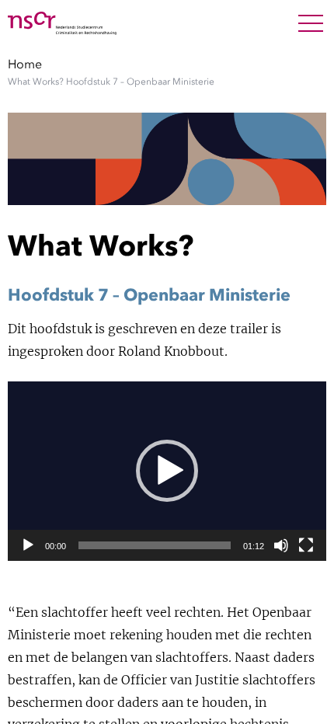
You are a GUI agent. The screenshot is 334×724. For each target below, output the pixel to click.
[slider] (154, 545)
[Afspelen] (28, 545)
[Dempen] (281, 545)
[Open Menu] (310, 23)
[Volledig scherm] (306, 545)
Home (25, 63)
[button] (167, 471)
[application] (167, 471)
